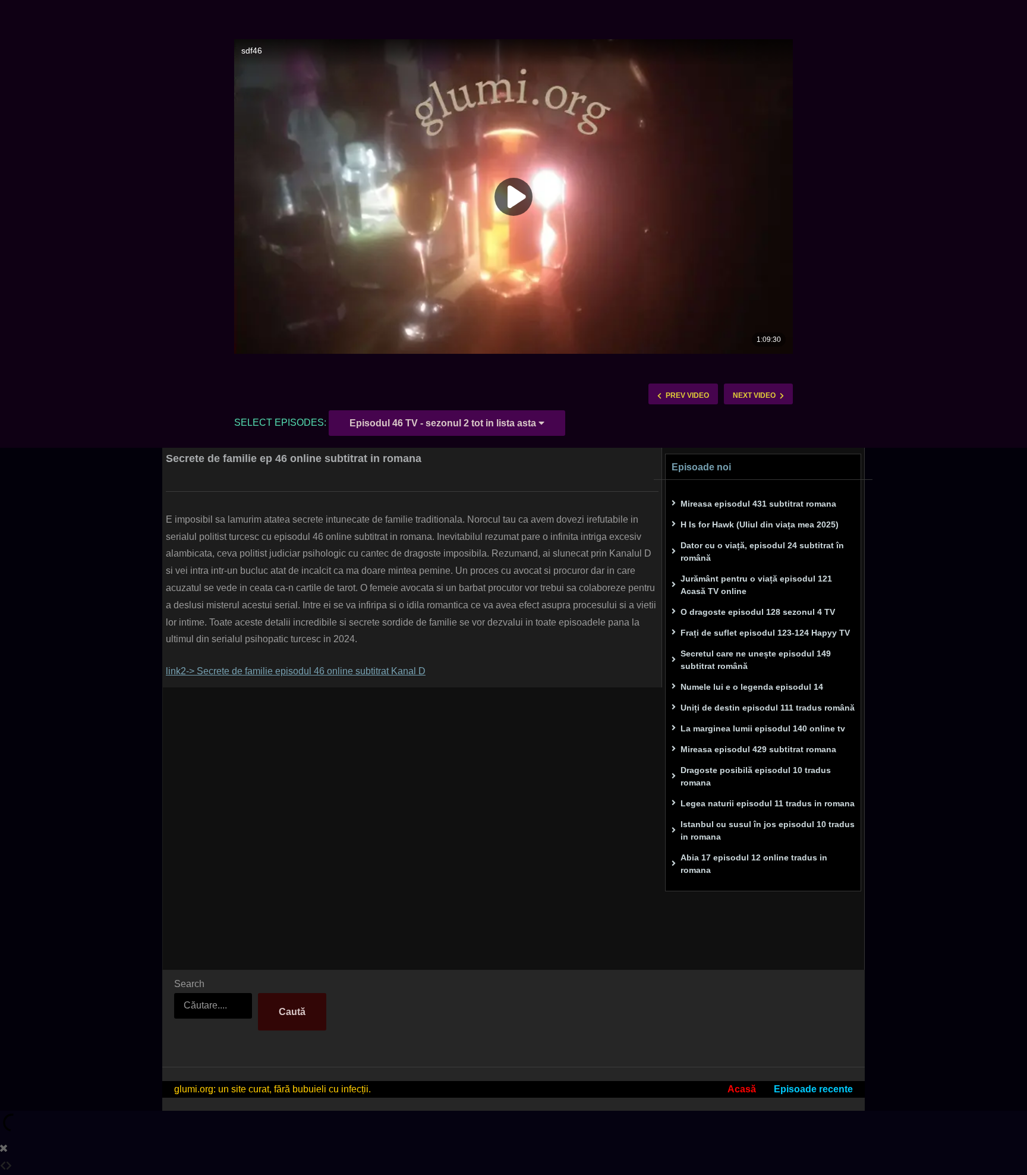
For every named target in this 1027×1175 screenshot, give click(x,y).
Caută (292, 1012)
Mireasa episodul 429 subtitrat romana (758, 749)
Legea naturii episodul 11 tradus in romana (768, 803)
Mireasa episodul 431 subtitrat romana (758, 503)
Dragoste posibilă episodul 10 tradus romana (756, 776)
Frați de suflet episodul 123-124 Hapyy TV (765, 632)
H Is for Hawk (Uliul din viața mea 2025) (760, 524)
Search (189, 984)
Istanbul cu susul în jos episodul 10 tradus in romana (768, 830)
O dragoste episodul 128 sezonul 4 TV (758, 612)
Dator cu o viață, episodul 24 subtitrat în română (762, 552)
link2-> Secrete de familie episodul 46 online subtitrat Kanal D (296, 671)
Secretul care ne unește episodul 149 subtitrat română (756, 660)
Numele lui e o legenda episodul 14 (752, 687)
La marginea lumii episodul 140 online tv (763, 728)
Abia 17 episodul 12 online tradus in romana (754, 864)
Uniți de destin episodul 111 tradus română (768, 707)
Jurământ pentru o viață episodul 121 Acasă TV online (756, 585)
